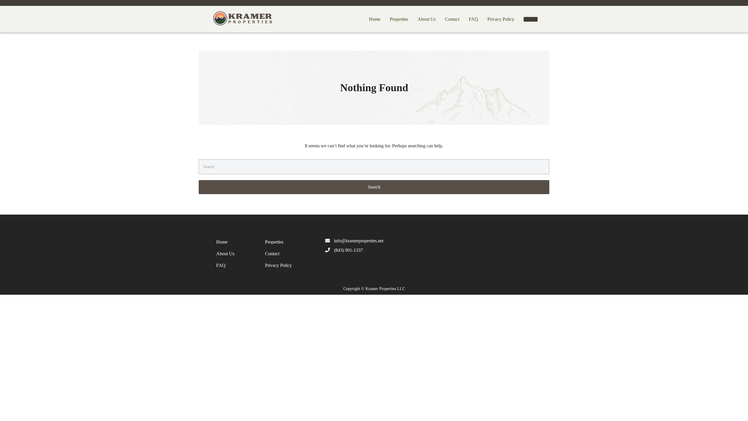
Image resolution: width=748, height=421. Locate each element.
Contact (452, 19)
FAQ (473, 19)
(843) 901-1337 (348, 250)
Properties (399, 19)
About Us (427, 19)
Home (374, 19)
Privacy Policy (500, 19)
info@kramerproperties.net (358, 240)
